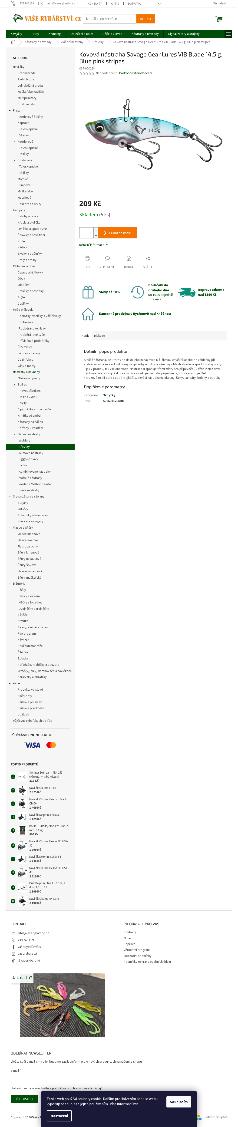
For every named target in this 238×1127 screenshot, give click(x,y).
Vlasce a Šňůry (23, 527)
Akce (16, 683)
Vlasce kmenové (29, 534)
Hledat (145, 19)
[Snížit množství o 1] (95, 235)
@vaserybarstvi (29, 960)
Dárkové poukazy (30, 702)
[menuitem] (16, 34)
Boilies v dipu (28, 397)
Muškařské (25, 191)
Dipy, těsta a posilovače (34, 409)
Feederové (25, 141)
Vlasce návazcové (30, 571)
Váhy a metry (27, 366)
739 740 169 (26, 940)
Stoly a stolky (27, 260)
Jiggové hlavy (28, 459)
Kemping (19, 210)
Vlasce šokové (28, 540)
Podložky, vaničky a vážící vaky (39, 316)
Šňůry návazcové (29, 559)
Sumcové (24, 185)
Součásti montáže (30, 646)
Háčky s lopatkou (31, 602)
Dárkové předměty (31, 708)
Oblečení (24, 285)
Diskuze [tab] (99, 335)
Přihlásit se (24, 1099)
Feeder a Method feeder (35, 484)
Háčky (22, 590)
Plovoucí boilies (30, 391)
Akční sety (25, 696)
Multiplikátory (27, 98)
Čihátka (23, 652)
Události (23, 714)
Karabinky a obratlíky (32, 677)
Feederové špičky (30, 117)
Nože (21, 241)
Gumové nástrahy (31, 453)
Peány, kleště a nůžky (33, 627)
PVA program (27, 633)
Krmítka (23, 621)
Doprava (134, 4)
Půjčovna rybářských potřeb (32, 720)
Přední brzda (27, 73)
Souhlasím (179, 1101)
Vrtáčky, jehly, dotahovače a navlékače (45, 671)
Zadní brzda (26, 79)
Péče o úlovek (23, 309)
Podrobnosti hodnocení (135, 73)
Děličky (24, 135)
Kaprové (24, 123)
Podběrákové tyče (32, 335)
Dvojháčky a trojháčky (34, 608)
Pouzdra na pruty (29, 204)
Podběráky (25, 322)
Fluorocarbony (28, 546)
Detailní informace (91, 245)
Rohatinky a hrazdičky (33, 515)
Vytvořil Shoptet (216, 1117)
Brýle (21, 297)
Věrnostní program (137, 950)
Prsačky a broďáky (31, 291)
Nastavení (59, 1115)
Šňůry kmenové (28, 552)
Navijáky (18, 67)
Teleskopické (28, 129)
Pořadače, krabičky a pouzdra (38, 664)
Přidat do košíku (120, 233)
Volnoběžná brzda (30, 85)
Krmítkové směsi (29, 415)
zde (136, 1104)
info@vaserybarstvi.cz (33, 933)
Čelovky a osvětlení (31, 235)
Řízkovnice (25, 347)
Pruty (16, 110)
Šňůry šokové (27, 565)
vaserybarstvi (27, 953)
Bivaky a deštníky (30, 253)
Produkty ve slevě (30, 689)
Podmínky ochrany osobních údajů (147, 961)
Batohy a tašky (28, 216)
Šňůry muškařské (30, 577)
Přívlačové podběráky (34, 341)
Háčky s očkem (29, 596)
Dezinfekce (25, 359)
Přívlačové (25, 160)
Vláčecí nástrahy (29, 434)
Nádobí (22, 247)
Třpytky (24, 447)
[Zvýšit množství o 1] (95, 230)
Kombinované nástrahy (35, 471)
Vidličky (23, 509)
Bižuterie (19, 583)
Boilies (22, 384)
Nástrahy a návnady (26, 372)
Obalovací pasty (29, 378)
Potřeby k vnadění (30, 428)
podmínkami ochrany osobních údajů (77, 1088)
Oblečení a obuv (24, 266)
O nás (115, 4)
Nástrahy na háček (30, 422)
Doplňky (23, 303)
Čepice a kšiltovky (30, 272)
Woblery (24, 440)
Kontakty (95, 4)
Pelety (22, 403)
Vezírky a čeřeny (29, 353)
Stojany (23, 503)
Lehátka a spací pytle (32, 229)
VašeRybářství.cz (30, 947)
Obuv (21, 278)
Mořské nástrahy (30, 478)
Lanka (23, 465)
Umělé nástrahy (28, 490)
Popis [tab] (85, 335)
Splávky (23, 658)
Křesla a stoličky (29, 222)
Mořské (23, 179)
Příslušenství (27, 104)
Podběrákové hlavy (32, 328)
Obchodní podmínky (138, 956)
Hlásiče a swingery (30, 521)
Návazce (24, 640)
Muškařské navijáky (31, 91)
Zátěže (23, 615)
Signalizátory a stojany (28, 496)
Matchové (24, 197)
